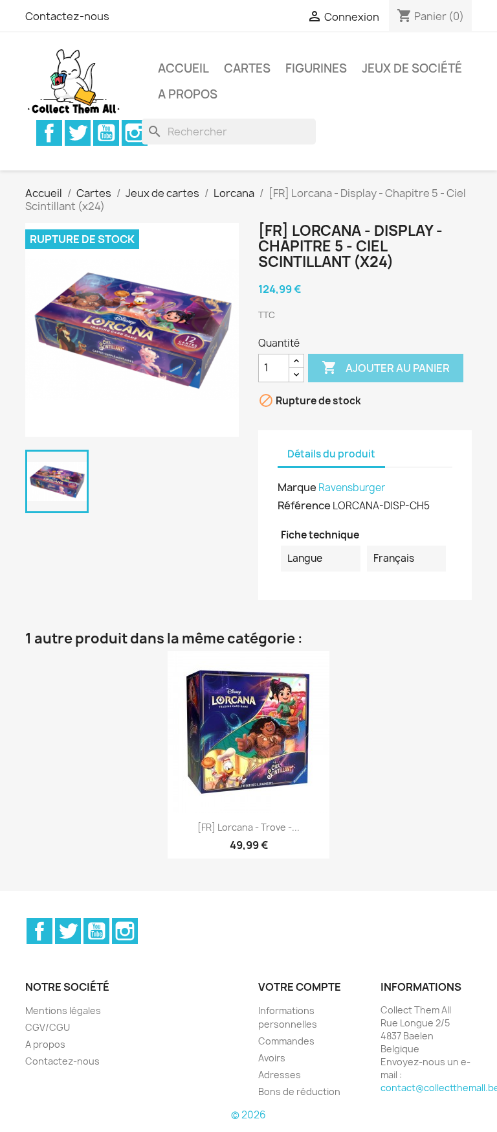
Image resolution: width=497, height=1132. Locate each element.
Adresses (279, 1074)
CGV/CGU (47, 1027)
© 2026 (248, 1115)
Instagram (135, 133)
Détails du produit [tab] (331, 454)
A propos (187, 94)
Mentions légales (63, 1010)
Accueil (183, 68)
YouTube (106, 133)
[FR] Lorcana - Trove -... (248, 827)
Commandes (286, 1041)
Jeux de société (412, 68)
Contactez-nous (67, 16)
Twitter (78, 133)
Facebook (49, 133)
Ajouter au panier (386, 367)
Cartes (247, 68)
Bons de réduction (299, 1091)
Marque (297, 487)
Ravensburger (351, 487)
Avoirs (271, 1058)
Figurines (316, 68)
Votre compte (299, 987)
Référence (304, 505)
